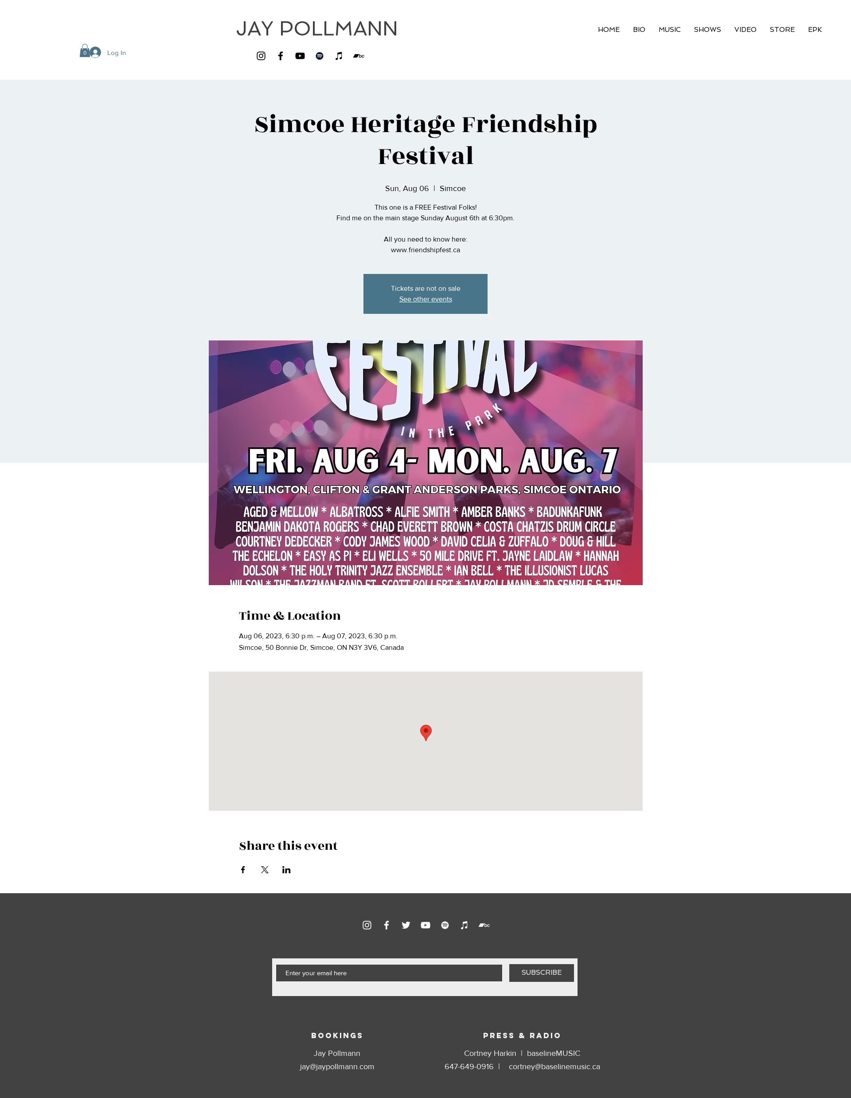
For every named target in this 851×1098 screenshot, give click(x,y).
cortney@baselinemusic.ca (554, 1066)
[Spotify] (319, 56)
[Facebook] (280, 56)
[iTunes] (339, 56)
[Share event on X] (265, 869)
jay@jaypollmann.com (337, 1066)
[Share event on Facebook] (243, 869)
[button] (84, 50)
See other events (425, 299)
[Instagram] (261, 56)
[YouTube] (300, 56)
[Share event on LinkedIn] (286, 869)
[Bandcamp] (358, 56)
